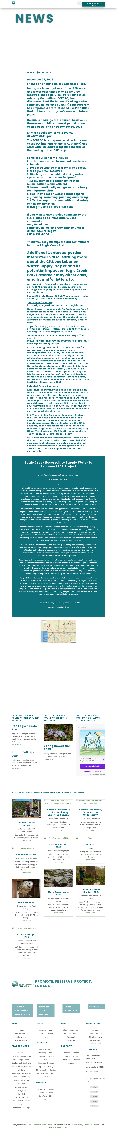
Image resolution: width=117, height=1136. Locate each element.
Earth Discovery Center (21, 1056)
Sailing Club (21, 1091)
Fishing (50, 1067)
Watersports (42, 1074)
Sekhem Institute (26, 854)
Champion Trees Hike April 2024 (90, 890)
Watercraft (41, 1089)
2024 (50, 851)
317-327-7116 (93, 1071)
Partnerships (31, 858)
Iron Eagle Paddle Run (24, 727)
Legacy (71, 1063)
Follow (94, 1087)
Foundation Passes (21, 1037)
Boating (42, 1049)
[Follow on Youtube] (87, 1101)
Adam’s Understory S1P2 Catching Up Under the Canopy (58, 812)
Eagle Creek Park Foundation (40, 1125)
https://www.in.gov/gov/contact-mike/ (50, 289)
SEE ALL (40, 1023)
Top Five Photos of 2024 (58, 845)
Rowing (53, 1070)
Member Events (30, 941)
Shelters (52, 1089)
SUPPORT (95, 1006)
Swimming (42, 1053)
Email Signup (69, 1008)
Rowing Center (21, 1087)
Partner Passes (21, 1041)
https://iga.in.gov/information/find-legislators (55, 305)
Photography (41, 1070)
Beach (16, 1080)
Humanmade (62, 1127)
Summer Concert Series (26, 824)
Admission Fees (21, 1034)
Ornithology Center (21, 1060)
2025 (18, 858)
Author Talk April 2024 (24, 754)
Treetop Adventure (46, 1063)
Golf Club (21, 1094)
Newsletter (73, 1030)
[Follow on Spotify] (87, 1096)
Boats (46, 1100)
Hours (21, 1030)
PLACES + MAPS (20, 1046)
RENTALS (41, 1082)
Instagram (70, 1041)
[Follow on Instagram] (87, 1092)
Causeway (21, 1084)
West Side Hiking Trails (21, 1074)
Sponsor (76, 1060)
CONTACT (91, 1049)
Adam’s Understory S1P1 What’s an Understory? (90, 812)
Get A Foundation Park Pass (20, 1010)
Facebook (71, 1037)
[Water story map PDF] (58, 643)
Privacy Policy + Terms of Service (85, 1125)
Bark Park (25, 1080)
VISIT (14, 1023)
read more (16, 744)
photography (63, 851)
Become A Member (44, 1010)
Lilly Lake (21, 1070)
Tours (46, 1077)
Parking (21, 1053)
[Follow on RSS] (87, 1106)
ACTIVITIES (42, 1042)
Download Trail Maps (21, 1108)
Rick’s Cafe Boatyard (21, 1101)
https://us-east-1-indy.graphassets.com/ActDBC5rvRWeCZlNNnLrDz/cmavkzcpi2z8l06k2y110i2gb (58, 339)
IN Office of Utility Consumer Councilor (50, 415)
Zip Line (42, 1067)
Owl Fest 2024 (26, 902)
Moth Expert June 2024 (58, 893)
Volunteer (66, 1060)
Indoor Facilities (46, 1093)
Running (42, 1056)
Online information (54, 511)
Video (75, 1034)
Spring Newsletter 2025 (57, 747)
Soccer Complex (21, 1098)
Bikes (51, 1096)
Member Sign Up (95, 1034)
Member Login (95, 1044)
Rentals (42, 1034)
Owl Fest (31, 906)
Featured (19, 941)
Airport (21, 1104)
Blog (65, 1030)
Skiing (52, 1074)
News (29, 832)
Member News (95, 1041)
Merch (75, 1056)
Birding (51, 1056)
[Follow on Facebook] (87, 1087)
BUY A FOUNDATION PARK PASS (93, 4)
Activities (42, 1030)
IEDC (29, 437)
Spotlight (26, 909)
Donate (67, 1056)
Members (24, 943)
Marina (15, 1077)
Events (19, 829)
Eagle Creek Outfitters (21, 1063)
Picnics (51, 1053)
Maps (51, 1030)
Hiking (50, 1049)
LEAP (82, 445)
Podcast (91, 844)
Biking (46, 1060)
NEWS (64, 1023)
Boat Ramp (25, 1077)
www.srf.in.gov (41, 136)
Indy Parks (27, 829)
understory (63, 819)
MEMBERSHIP (93, 1023)
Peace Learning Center (21, 1067)
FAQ (46, 1037)
